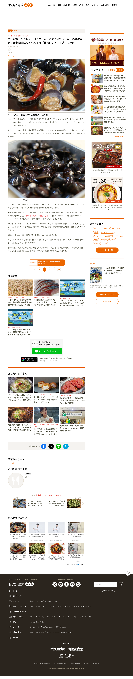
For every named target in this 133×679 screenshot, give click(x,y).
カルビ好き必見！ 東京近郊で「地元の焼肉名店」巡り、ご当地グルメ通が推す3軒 (72, 400)
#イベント (98, 228)
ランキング (16, 596)
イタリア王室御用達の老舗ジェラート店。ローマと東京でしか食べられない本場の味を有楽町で (115, 109)
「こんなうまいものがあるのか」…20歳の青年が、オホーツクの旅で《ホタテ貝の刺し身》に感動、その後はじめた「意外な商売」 (20, 332)
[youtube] (73, 584)
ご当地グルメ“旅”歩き (65, 395)
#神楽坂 (104, 240)
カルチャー (75, 617)
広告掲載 (96, 663)
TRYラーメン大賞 (19, 611)
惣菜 (42, 632)
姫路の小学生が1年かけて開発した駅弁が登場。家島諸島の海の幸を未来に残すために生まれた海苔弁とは (115, 78)
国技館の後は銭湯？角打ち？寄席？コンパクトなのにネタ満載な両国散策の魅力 (72, 428)
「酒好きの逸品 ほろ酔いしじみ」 (38, 216)
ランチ (73, 606)
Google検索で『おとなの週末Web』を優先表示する (56, 358)
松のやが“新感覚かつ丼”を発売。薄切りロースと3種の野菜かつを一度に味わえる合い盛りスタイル (115, 88)
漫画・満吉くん (61, 627)
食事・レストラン (64, 5)
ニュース (51, 5)
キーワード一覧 (108, 590)
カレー (37, 606)
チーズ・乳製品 (60, 632)
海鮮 (36, 632)
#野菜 (105, 243)
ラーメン (59, 606)
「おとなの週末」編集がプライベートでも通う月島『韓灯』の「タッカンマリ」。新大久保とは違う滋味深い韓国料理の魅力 (19, 397)
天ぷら (52, 606)
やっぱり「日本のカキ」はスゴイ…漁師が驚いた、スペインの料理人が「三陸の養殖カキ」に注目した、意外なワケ (72, 303)
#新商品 (97, 243)
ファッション (65, 617)
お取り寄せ (105, 5)
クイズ (37, 617)
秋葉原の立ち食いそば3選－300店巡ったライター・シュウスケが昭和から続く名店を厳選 (115, 99)
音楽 (48, 617)
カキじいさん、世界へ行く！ (67, 298)
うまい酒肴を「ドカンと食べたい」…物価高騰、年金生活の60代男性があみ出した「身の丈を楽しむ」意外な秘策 (20, 302)
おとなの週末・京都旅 (37, 622)
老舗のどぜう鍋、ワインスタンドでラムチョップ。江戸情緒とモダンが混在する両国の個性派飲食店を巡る (19, 427)
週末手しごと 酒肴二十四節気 (18, 36)
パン (66, 606)
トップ (15, 591)
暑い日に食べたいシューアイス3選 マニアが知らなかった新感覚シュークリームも (46, 399)
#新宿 (96, 240)
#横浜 (106, 228)
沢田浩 (11, 52)
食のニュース (34, 601)
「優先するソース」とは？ (48, 361)
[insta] (78, 584)
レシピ (84, 617)
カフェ (80, 606)
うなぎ (44, 606)
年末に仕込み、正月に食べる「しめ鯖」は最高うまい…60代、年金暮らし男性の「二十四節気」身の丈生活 (45, 302)
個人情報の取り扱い (60, 663)
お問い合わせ (75, 663)
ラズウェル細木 (48, 627)
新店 (42, 601)
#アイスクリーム (107, 232)
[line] (61, 584)
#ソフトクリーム (115, 236)
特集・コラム (78, 5)
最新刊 (114, 5)
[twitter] (55, 584)
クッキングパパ (35, 627)
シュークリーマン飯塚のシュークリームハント (46, 394)
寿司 (31, 606)
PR (56, 601)
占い (31, 617)
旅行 (87, 5)
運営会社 (86, 663)
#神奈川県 (115, 228)
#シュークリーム (100, 236)
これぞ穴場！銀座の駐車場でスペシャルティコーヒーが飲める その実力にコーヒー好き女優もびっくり (46, 431)
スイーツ (88, 606)
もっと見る (119, 136)
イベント (50, 601)
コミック (95, 5)
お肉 (31, 632)
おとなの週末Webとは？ (42, 663)
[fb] (67, 584)
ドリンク (71, 632)
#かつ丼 (112, 240)
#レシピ (11, 56)
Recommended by (72, 564)
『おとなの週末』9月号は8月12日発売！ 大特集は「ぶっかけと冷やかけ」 (114, 270)
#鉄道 (96, 232)
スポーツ (55, 617)
